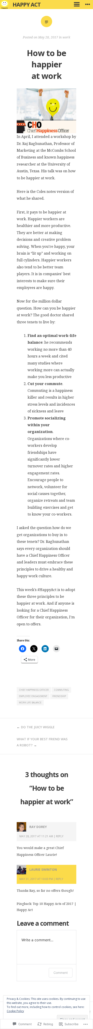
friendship (59, 696)
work (66, 37)
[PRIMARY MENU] (76, 4)
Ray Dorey (38, 827)
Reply (59, 836)
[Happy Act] (4, 4)
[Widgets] (87, 4)
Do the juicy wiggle (38, 727)
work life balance (30, 702)
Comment (60, 973)
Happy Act (27, 4)
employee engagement (33, 696)
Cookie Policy (15, 1011)
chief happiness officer (34, 689)
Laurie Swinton (43, 869)
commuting (61, 689)
